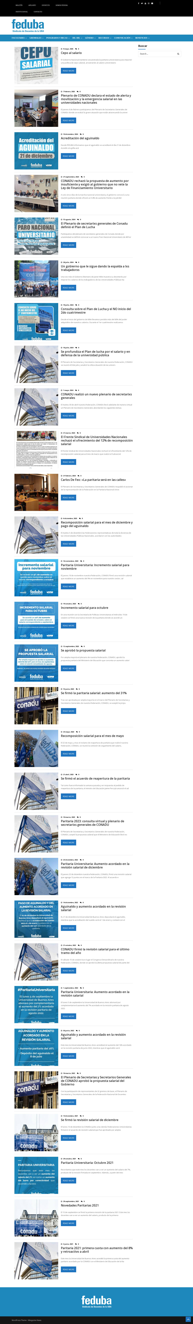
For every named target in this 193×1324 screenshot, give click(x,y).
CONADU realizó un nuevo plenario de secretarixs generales (96, 396)
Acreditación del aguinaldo (80, 138)
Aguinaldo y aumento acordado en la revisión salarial (93, 908)
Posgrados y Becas (57, 38)
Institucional (22, 12)
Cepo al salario (71, 53)
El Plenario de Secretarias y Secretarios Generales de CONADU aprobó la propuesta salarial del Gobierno (96, 1081)
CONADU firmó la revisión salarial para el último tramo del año (95, 951)
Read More (68, 70)
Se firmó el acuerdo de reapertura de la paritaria (95, 778)
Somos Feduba (62, 5)
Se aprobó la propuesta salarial (83, 650)
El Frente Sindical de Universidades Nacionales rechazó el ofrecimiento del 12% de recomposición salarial (97, 440)
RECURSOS (103, 38)
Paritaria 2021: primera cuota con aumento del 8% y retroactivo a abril (97, 1249)
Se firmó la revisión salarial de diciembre (89, 1120)
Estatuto (46, 5)
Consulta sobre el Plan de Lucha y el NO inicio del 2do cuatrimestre (96, 310)
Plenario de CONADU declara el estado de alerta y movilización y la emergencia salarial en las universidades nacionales (96, 99)
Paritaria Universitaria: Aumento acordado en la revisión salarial (95, 993)
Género (89, 38)
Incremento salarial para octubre (84, 608)
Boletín (19, 5)
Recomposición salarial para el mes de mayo (92, 736)
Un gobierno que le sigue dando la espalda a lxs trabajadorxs (95, 268)
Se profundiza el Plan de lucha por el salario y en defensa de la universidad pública (95, 353)
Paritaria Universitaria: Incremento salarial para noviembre (95, 566)
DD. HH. (76, 38)
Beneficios (141, 38)
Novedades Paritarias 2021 (80, 1205)
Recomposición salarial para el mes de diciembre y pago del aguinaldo (97, 524)
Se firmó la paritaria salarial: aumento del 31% (94, 693)
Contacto (38, 12)
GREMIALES (35, 38)
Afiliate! (32, 5)
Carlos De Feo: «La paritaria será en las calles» (93, 480)
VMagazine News (34, 1320)
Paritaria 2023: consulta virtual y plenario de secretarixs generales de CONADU (92, 822)
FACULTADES (18, 38)
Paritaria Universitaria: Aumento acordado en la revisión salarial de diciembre (95, 865)
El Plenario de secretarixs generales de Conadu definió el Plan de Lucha (94, 225)
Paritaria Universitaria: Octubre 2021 (87, 1163)
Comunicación (122, 38)
